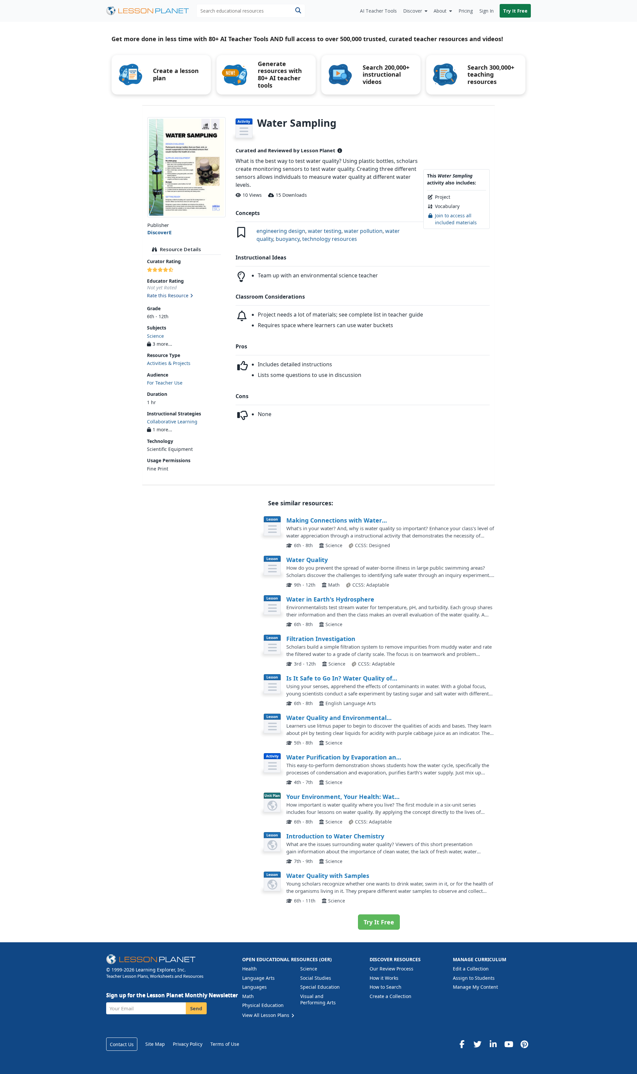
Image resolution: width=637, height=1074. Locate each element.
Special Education (320, 987)
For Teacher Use (164, 383)
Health (249, 969)
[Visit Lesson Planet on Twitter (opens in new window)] (477, 1044)
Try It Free (515, 11)
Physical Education (263, 1005)
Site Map (155, 1044)
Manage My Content (475, 987)
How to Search (385, 987)
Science (155, 336)
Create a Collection (390, 996)
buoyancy (288, 239)
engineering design (280, 231)
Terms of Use (224, 1044)
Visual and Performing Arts (318, 999)
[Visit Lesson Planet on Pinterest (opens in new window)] (524, 1044)
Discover (412, 11)
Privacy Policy (187, 1044)
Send (196, 1008)
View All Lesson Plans (266, 1015)
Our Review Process (391, 969)
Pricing (466, 11)
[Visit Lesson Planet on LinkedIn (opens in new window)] (493, 1044)
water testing (324, 231)
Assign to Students (474, 978)
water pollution (363, 231)
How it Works (384, 978)
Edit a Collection (471, 969)
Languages (254, 987)
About (440, 11)
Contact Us (122, 1044)
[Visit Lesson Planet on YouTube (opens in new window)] (508, 1044)
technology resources (329, 239)
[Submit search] (298, 11)
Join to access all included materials (456, 218)
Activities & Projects (168, 363)
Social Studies (315, 978)
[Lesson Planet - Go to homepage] (151, 11)
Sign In (486, 11)
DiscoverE (159, 232)
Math (248, 996)
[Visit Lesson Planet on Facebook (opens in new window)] (461, 1044)
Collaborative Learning (172, 421)
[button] (186, 296)
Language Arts (258, 978)
